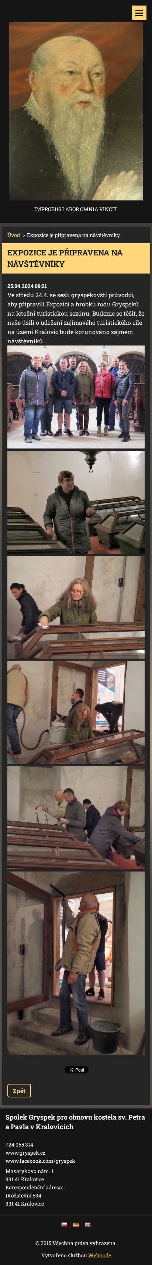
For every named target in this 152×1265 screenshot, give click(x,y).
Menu (139, 13)
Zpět (19, 1090)
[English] (88, 1224)
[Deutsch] (76, 1224)
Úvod (13, 234)
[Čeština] (64, 1224)
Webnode (99, 1255)
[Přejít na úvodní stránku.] (76, 102)
